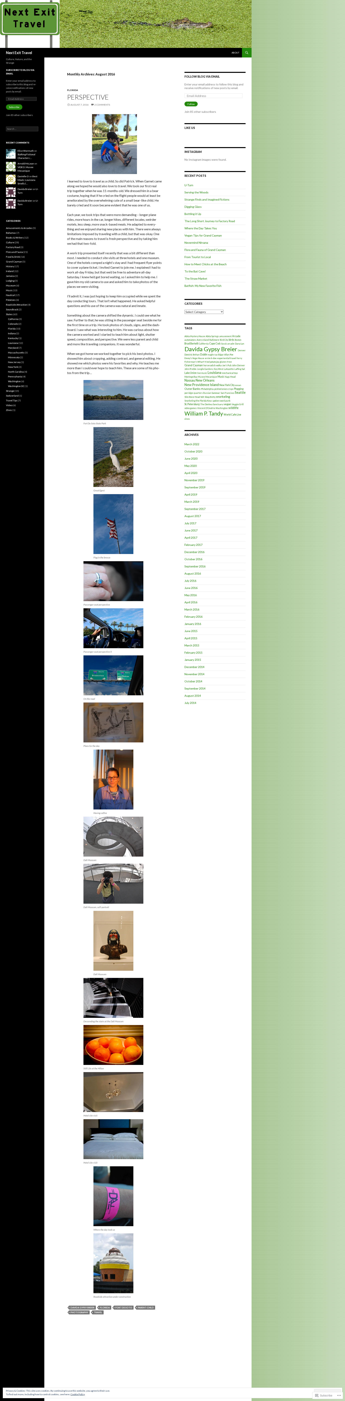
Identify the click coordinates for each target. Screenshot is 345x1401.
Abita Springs (212, 336)
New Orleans (205, 380)
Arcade (236, 336)
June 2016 (190, 588)
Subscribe (14, 107)
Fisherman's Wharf (194, 361)
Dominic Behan (192, 354)
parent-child (146, 1307)
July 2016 (190, 580)
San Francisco (227, 393)
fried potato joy (212, 361)
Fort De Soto (123, 1307)
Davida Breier (25, 189)
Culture (10, 242)
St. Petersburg (192, 404)
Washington (222, 408)
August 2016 (192, 573)
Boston (238, 339)
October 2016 (193, 559)
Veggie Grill (238, 404)
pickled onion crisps (223, 389)
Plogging (239, 388)
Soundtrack (12, 309)
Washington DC (16, 386)
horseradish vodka (212, 365)
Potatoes (11, 299)
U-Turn (188, 185)
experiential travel (226, 358)
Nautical (10, 295)
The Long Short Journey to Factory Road (209, 221)
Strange (10, 390)
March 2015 (191, 645)
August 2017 (192, 516)
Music (221, 376)
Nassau (189, 380)
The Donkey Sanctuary (211, 404)
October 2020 (193, 451)
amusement (225, 336)
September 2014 (194, 688)
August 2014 (192, 695)
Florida (72, 90)
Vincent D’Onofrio (206, 408)
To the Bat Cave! (195, 271)
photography (79, 1312)
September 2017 (194, 509)
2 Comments (102, 104)
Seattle (240, 392)
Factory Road (13, 247)
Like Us (189, 128)
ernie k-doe (211, 358)
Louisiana (214, 372)
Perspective (88, 97)
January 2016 (192, 623)
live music (202, 373)
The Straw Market (195, 278)
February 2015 (193, 652)
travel (98, 1312)
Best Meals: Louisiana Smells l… (27, 180)
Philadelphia (207, 389)
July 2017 (190, 523)
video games (190, 408)
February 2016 (193, 616)
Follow (191, 104)
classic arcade (227, 343)
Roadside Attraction (16, 304)
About (235, 52)
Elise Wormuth (26, 150)
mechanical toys (230, 373)
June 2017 (190, 530)
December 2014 (194, 667)
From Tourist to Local (197, 257)
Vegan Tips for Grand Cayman (203, 235)
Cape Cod (214, 343)
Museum (11, 285)
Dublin (203, 354)
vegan (227, 404)
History (10, 266)
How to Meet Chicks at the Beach (205, 264)
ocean (238, 385)
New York (13, 366)
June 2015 (190, 631)
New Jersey (14, 362)
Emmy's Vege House (194, 358)
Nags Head (230, 376)
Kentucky (13, 338)
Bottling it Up (192, 214)
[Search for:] (22, 128)
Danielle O (23, 176)
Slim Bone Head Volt (194, 397)
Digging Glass (193, 206)
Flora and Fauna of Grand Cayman (205, 249)
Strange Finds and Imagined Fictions (206, 199)
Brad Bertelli (191, 343)
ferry (239, 358)
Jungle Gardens (205, 369)
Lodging (10, 280)
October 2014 (193, 681)
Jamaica (10, 275)
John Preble (190, 369)
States (9, 314)
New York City (227, 385)
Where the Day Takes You (200, 228)
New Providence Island (201, 385)
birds (231, 339)
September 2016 (194, 566)
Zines (9, 410)
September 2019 (194, 487)
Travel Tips (11, 400)
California (204, 343)
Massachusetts (16, 352)
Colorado (13, 323)
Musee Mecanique (207, 376)
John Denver (238, 365)
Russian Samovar (211, 393)
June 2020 (190, 458)
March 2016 (191, 609)
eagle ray (212, 354)
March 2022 (191, 444)
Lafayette (229, 369)
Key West (218, 369)
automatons (190, 339)
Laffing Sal (239, 369)
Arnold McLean (26, 163)
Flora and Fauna (14, 251)
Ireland (10, 271)
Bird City (224, 339)
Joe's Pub (226, 365)
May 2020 (190, 465)
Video (9, 405)
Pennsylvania (15, 376)
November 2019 (194, 480)
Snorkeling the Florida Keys (198, 400)
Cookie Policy (77, 1394)
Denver (242, 350)
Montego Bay (190, 376)
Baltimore (214, 339)
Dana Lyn (239, 343)
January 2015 (192, 659)
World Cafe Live (232, 414)
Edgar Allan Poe (225, 354)
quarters (198, 393)
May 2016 (190, 595)
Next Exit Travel (19, 52)
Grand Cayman (193, 365)
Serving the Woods (196, 192)
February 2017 (193, 544)
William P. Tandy (203, 413)
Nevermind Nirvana (196, 242)
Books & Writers (15, 237)
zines (187, 419)
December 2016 (194, 552)
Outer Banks (192, 388)
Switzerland (12, 395)
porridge (188, 393)
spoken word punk (221, 400)
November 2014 (194, 674)
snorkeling (223, 396)
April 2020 (190, 473)
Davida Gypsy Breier (82, 1307)
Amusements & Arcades (19, 228)
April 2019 (190, 494)
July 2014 (190, 702)
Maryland (13, 347)
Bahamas (11, 232)
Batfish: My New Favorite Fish (202, 285)
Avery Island (203, 339)
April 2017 (190, 537)
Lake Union (190, 372)
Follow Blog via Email (202, 76)
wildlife (233, 408)
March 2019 (191, 501)
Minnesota (14, 357)
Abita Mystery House (194, 336)
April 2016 (190, 602)
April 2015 (190, 638)
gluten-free (226, 361)
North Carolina (16, 371)
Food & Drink (13, 256)
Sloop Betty (210, 397)
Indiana (12, 333)
